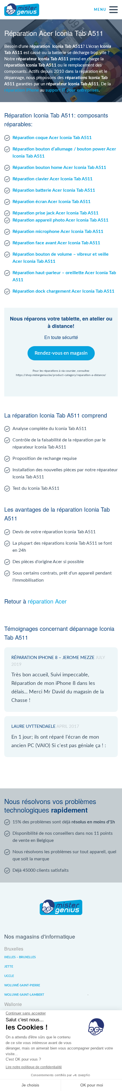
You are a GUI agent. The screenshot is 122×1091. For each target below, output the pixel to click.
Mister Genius (25, 9)
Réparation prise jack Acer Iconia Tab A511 (55, 213)
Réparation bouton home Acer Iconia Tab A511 (59, 167)
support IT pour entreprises (72, 90)
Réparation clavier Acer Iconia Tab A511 (52, 179)
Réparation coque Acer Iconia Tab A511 (52, 137)
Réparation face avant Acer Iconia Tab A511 (56, 243)
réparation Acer (47, 601)
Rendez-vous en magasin (61, 353)
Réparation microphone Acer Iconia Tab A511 (57, 231)
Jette (8, 966)
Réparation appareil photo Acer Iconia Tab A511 (60, 220)
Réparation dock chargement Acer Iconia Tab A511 (63, 291)
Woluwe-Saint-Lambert (24, 994)
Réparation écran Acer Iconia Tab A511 (51, 201)
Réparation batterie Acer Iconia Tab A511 (53, 190)
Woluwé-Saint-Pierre (22, 985)
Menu (100, 9)
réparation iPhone (21, 90)
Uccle (9, 976)
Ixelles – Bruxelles (20, 957)
